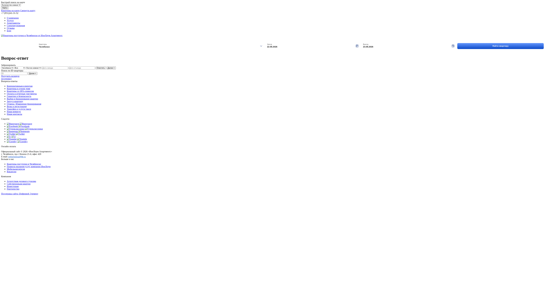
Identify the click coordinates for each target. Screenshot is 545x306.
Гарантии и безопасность (19, 96)
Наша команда (14, 111)
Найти (4, 8)
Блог (9, 30)
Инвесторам (13, 186)
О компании (13, 18)
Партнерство (13, 189)
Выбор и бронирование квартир (22, 99)
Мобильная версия (16, 169)
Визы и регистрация (17, 106)
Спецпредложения (16, 25)
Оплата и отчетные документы (22, 94)
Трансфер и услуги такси (19, 109)
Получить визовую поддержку (10, 77)
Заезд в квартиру (15, 101)
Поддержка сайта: (19, 194)
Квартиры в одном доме (18, 88)
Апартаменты (13, 23)
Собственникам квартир (19, 184)
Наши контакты (14, 114)
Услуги (10, 20)
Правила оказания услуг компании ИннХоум (29, 166)
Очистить (101, 68)
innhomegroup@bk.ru (17, 157)
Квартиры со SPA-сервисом (20, 91)
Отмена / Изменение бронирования (24, 104)
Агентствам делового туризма (21, 181)
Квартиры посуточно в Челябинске (24, 164)
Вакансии (11, 171)
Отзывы (11, 28)
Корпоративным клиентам (20, 86)
